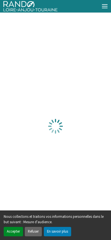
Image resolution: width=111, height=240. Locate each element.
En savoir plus (57, 231)
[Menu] (104, 6)
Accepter (13, 231)
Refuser (33, 231)
